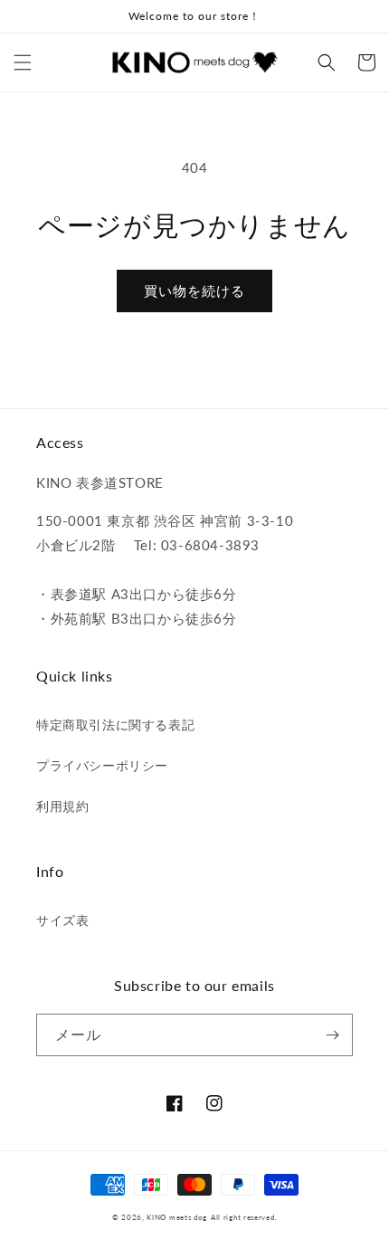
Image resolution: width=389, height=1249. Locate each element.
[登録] (332, 1035)
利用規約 (62, 806)
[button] (23, 62)
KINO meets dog (177, 1217)
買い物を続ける (194, 290)
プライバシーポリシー (102, 765)
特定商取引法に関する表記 (115, 724)
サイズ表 (62, 920)
